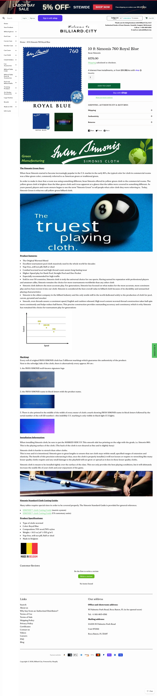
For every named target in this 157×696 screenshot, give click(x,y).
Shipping (92, 62)
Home (22, 42)
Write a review (86, 576)
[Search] (3, 18)
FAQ (22, 639)
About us (24, 608)
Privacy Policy (26, 623)
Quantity (91, 73)
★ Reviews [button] (155, 350)
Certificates (25, 626)
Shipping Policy (27, 620)
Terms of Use (26, 614)
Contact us (25, 629)
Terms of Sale (26, 617)
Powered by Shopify (50, 661)
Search (23, 604)
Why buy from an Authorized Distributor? (39, 611)
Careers (23, 636)
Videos (23, 632)
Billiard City (38, 661)
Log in (25, 18)
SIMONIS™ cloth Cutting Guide (37, 510)
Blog (22, 642)
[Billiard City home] (78, 29)
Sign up (32, 18)
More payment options (104, 97)
